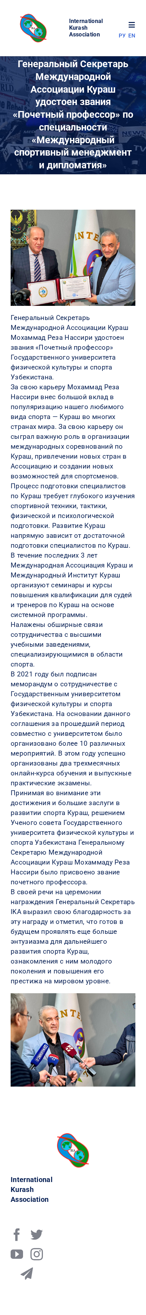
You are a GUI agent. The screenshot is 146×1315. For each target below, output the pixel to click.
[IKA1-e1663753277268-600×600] (34, 16)
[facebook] (17, 1234)
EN (131, 36)
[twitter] (36, 1234)
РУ (122, 36)
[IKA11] (73, 1137)
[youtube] (17, 1254)
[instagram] (36, 1254)
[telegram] (27, 1273)
